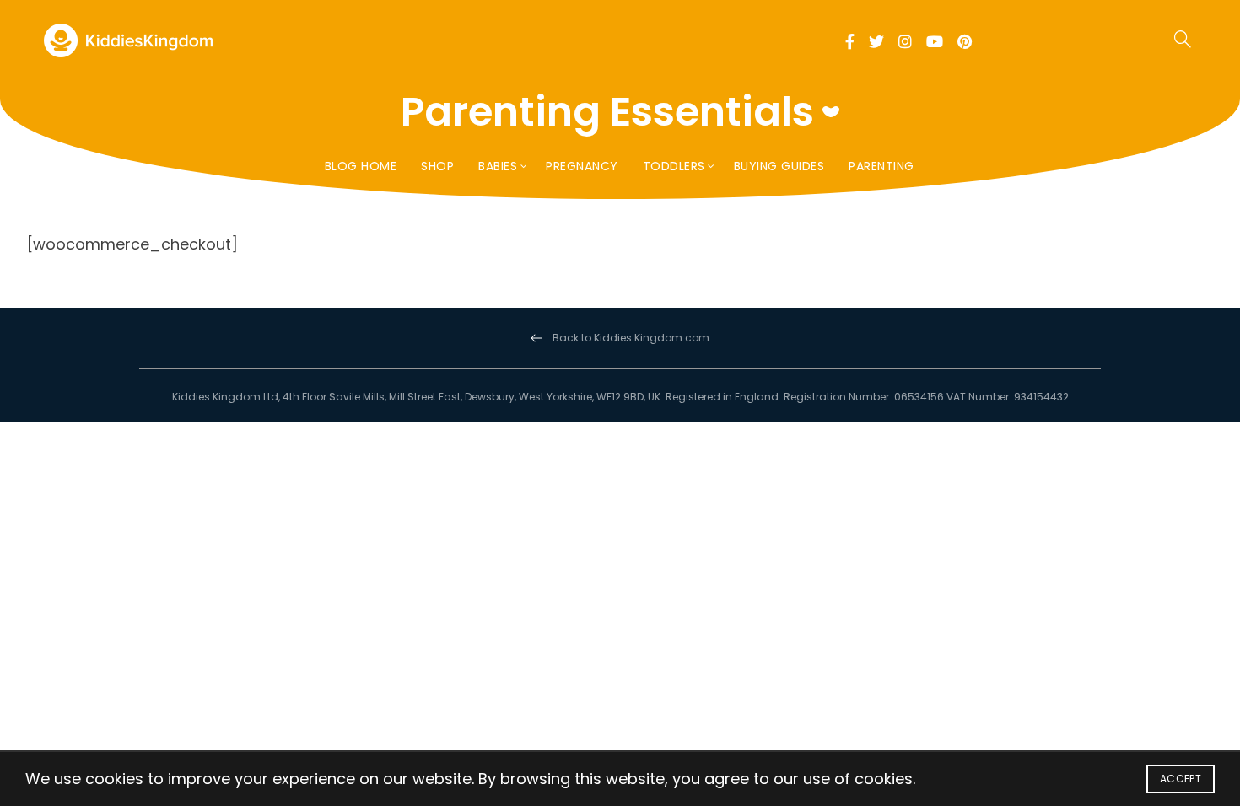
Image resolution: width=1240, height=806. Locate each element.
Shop (437, 166)
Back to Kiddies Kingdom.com (631, 337)
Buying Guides (779, 166)
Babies (497, 166)
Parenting (881, 166)
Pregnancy (582, 166)
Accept (1180, 778)
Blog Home (361, 166)
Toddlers (674, 166)
